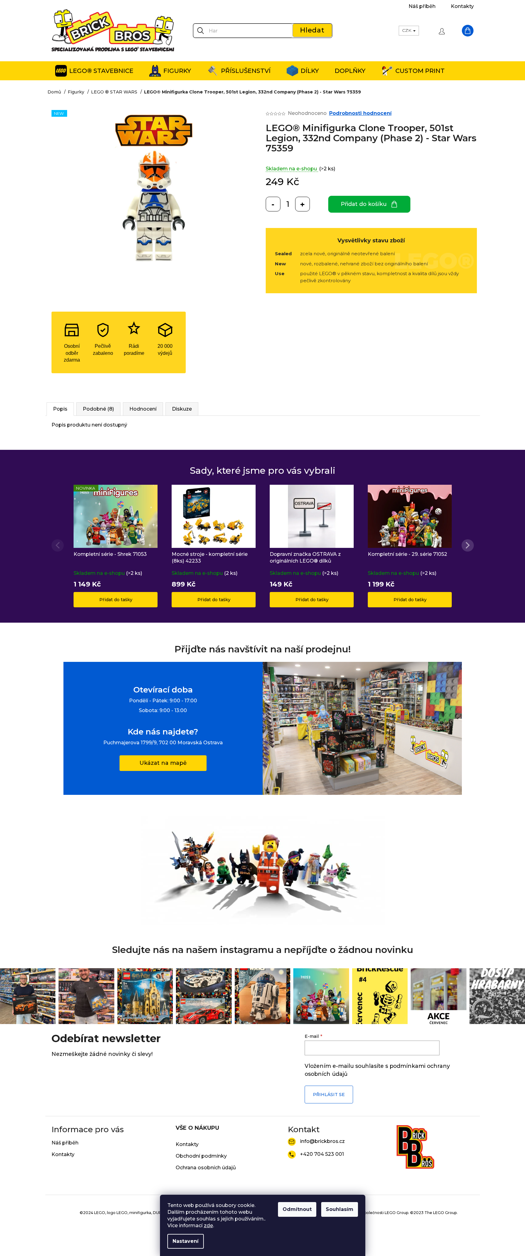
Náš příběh (422, 6)
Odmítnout (297, 1209)
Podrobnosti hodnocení (360, 113)
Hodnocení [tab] (143, 409)
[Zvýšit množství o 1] (302, 204)
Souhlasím (339, 1209)
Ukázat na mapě (163, 763)
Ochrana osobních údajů (206, 1168)
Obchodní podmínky (201, 1156)
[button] (468, 545)
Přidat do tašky (115, 599)
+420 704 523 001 (322, 1154)
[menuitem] (94, 70)
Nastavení (186, 1241)
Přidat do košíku (364, 204)
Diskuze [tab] (182, 409)
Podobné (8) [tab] (98, 409)
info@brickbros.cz (322, 1141)
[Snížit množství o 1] (273, 204)
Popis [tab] (60, 409)
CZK (407, 30)
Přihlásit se (329, 1094)
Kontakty (462, 6)
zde (208, 1225)
